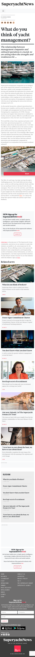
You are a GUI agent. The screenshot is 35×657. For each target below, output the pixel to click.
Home (2, 574)
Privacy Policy (23, 578)
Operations (5, 583)
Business (4, 576)
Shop (2, 596)
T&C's (19, 581)
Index (3, 592)
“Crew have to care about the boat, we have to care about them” (17, 448)
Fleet (3, 581)
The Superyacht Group (25, 583)
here (20, 195)
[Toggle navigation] (3, 10)
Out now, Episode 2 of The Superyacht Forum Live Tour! (17, 413)
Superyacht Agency (24, 585)
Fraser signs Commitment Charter (16, 317)
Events (3, 594)
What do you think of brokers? (14, 284)
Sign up (17, 234)
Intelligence (5, 590)
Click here (4, 242)
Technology (5, 578)
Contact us (21, 574)
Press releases (6, 587)
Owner (3, 585)
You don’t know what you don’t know (17, 350)
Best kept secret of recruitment (14, 381)
